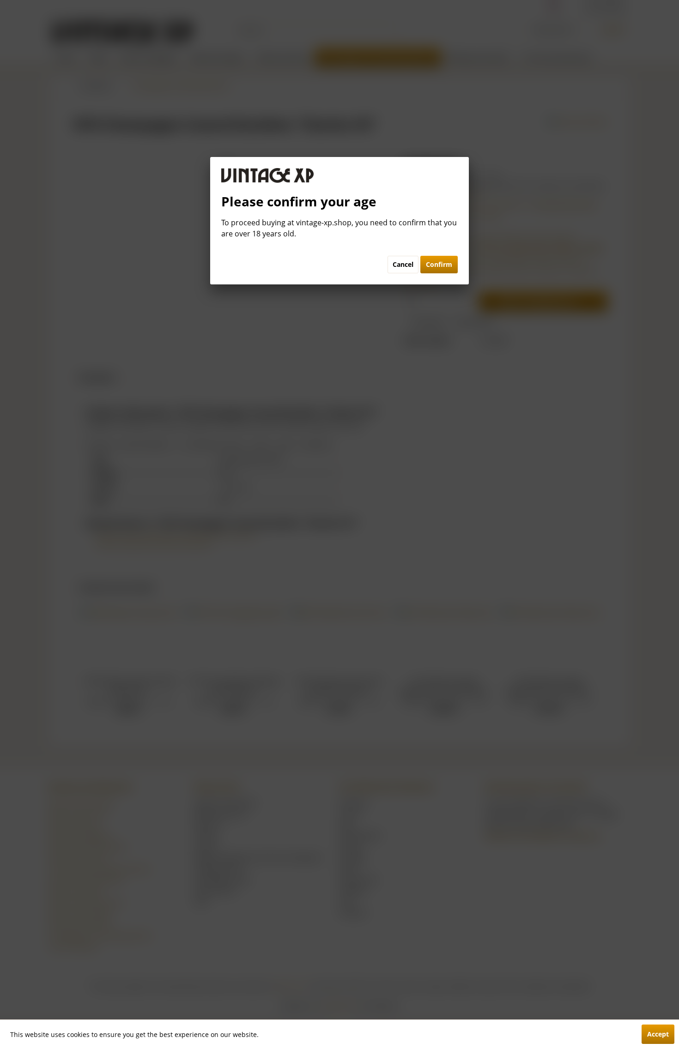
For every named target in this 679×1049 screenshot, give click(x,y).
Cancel (403, 264)
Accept (658, 1034)
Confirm (439, 264)
